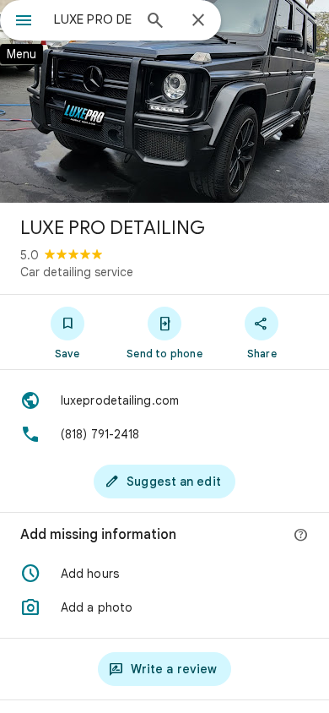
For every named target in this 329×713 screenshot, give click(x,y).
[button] (164, 574)
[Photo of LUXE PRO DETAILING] (164, 101)
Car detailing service (76, 272)
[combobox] (93, 19)
